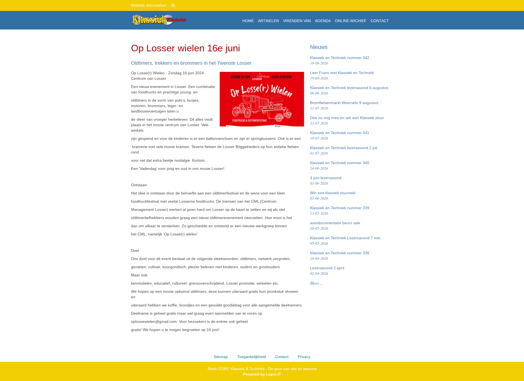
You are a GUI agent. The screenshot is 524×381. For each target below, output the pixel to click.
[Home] (159, 20)
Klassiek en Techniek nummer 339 (339, 211)
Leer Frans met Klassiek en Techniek (342, 75)
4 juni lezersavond (325, 181)
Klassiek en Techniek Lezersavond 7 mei (345, 241)
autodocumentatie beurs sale (335, 226)
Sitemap (221, 357)
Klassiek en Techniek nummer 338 (339, 256)
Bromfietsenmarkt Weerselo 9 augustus (344, 106)
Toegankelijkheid (251, 357)
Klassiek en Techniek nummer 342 (339, 60)
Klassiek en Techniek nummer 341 (339, 136)
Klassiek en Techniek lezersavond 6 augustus (349, 90)
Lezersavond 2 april (327, 271)
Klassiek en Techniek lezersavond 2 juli (343, 151)
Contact (281, 357)
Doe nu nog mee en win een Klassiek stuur (347, 121)
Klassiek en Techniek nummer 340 (339, 166)
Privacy (304, 357)
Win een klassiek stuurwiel (332, 196)
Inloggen (385, 5)
